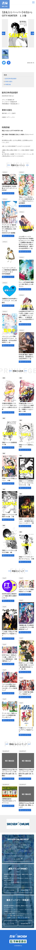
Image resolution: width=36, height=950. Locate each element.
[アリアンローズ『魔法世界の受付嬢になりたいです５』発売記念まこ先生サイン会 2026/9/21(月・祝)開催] (9, 217)
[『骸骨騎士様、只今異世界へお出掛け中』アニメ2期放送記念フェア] (26, 616)
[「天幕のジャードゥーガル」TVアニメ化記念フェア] (26, 719)
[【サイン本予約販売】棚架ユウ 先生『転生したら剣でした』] (26, 273)
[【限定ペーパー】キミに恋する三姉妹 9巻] (9, 541)
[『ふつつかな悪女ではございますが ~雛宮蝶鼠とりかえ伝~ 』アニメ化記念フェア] (9, 681)
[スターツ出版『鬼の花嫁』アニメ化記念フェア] (26, 687)
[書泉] (18, 936)
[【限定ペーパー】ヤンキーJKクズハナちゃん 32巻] (26, 547)
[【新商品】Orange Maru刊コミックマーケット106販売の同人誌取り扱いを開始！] (9, 765)
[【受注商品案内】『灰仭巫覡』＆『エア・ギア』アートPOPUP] (9, 182)
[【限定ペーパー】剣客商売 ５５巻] (9, 433)
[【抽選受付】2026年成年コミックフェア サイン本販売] (9, 294)
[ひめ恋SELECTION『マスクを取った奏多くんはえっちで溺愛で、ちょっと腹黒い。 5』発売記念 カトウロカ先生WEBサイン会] (26, 310)
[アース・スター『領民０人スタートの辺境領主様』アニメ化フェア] (9, 709)
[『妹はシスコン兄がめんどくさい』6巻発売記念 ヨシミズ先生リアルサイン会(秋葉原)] (26, 189)
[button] (3, 33)
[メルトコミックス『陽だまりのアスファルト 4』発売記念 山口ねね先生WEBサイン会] (9, 329)
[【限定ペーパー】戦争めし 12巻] (26, 435)
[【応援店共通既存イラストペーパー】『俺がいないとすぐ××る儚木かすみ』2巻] (9, 395)
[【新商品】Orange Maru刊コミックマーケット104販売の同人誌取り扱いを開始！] (26, 765)
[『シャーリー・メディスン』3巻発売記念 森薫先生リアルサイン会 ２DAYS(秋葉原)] (9, 259)
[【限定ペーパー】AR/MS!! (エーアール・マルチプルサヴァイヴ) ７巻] (26, 472)
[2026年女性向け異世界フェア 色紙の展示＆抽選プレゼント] (9, 589)
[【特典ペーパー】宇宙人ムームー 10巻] (9, 468)
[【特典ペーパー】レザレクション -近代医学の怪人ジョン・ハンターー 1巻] (26, 510)
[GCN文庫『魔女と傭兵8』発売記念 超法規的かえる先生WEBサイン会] (26, 346)
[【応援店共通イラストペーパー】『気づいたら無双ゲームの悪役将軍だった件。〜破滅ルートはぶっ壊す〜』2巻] (26, 396)
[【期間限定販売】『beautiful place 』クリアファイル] (9, 795)
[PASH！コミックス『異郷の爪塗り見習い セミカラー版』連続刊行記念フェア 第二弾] (26, 655)
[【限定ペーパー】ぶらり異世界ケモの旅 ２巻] (9, 504)
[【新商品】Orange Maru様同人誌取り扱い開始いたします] (26, 797)
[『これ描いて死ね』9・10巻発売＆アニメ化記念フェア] (9, 623)
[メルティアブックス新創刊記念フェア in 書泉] (26, 586)
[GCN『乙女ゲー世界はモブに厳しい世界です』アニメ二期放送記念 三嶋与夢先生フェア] (9, 654)
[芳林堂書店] (18, 941)
